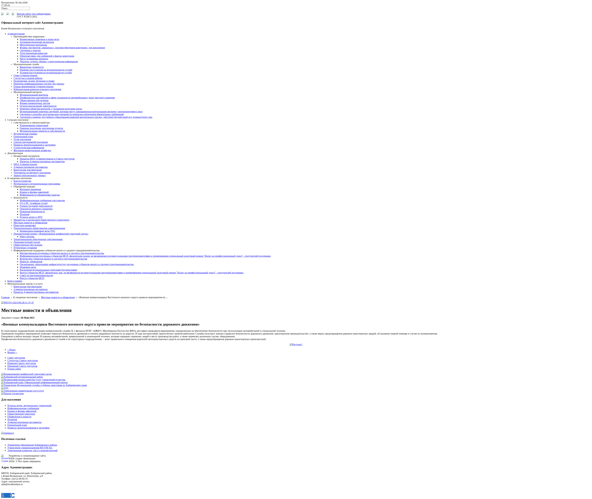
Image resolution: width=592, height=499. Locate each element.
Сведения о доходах (30, 50)
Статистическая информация (29, 147)
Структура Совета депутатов (22, 360)
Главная (5, 297)
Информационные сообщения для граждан (42, 200)
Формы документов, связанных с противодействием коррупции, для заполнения (62, 47)
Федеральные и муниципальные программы (37, 183)
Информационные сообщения (23, 408)
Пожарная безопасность (32, 211)
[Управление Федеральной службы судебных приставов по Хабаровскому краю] (44, 385)
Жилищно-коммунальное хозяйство (32, 150)
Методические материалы (33, 45)
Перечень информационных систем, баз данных (39, 83)
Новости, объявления (31, 261)
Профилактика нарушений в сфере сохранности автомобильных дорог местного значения (67, 97)
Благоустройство (22, 181)
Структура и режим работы (28, 78)
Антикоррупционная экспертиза (37, 42)
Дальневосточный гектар (27, 242)
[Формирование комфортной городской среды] (26, 374)
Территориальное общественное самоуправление (39, 228)
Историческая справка (25, 133)
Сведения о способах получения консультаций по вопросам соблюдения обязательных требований (72, 114)
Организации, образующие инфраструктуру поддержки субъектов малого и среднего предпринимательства (77, 264)
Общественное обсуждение (34, 100)
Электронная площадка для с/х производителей (32, 450)
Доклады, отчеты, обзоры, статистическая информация (49, 61)
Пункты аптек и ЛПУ (31, 217)
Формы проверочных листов (35, 103)
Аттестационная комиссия (33, 53)
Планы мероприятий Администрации (33, 86)
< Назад (11, 349)
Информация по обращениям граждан (40, 195)
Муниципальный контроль (34, 95)
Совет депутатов (16, 357)
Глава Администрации (25, 75)
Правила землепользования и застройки (35, 145)
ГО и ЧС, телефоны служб (33, 203)
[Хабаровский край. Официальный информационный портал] (34, 382)
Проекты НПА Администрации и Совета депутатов (47, 158)
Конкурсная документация (28, 170)
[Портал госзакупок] (12, 393)
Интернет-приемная (30, 189)
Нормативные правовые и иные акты (39, 39)
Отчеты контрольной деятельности (38, 106)
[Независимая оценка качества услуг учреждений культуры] (33, 379)
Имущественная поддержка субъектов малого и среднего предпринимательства (62, 253)
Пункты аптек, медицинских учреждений (29, 405)
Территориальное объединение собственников (38, 239)
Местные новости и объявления (30, 222)
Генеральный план (23, 136)
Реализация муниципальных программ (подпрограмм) (48, 270)
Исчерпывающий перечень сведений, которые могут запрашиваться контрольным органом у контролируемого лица (81, 111)
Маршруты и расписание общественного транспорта (41, 220)
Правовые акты (28, 267)
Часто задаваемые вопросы (34, 58)
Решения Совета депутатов (21, 363)
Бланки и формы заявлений (34, 192)
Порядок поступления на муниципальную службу (46, 70)
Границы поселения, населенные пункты (41, 128)
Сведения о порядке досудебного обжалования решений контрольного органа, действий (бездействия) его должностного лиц (86, 117)
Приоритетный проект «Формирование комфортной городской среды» (51, 233)
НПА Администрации (25, 164)
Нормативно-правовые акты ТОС (37, 231)
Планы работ (14, 368)
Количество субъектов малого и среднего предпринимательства (53, 258)
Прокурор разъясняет (25, 225)
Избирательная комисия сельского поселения (37, 89)
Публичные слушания (25, 247)
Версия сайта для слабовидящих (34, 14)
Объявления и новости (19, 416)
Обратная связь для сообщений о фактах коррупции (47, 56)
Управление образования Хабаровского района (32, 445)
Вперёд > (12, 352)
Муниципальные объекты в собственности (42, 131)
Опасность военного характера (36, 208)
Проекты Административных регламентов (42, 161)
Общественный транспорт (21, 414)
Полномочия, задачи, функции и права (34, 81)
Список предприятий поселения (31, 142)
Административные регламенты (31, 167)
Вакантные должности (32, 67)
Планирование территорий (34, 125)
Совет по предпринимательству (36, 275)
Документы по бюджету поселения (32, 172)
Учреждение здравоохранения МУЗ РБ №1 (29, 447)
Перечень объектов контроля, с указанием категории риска (51, 108)
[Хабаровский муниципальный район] (22, 377)
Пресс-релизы (27, 236)
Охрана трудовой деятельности (36, 206)
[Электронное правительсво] (22, 390)
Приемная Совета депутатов (22, 366)
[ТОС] (5, 388)
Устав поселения (22, 139)
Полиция (24, 214)
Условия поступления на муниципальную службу (46, 72)
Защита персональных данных (30, 175)
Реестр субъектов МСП (32, 278)
